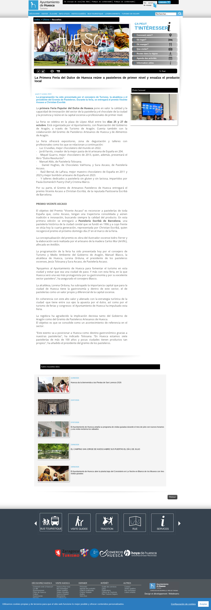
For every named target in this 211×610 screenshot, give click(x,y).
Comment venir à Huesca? (43, 587)
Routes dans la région (147, 53)
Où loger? (141, 40)
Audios (82, 594)
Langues (163, 2)
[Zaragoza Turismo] (67, 556)
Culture (35, 594)
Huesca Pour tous (63, 587)
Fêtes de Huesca (39, 592)
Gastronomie (38, 596)
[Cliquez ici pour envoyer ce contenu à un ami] (58, 72)
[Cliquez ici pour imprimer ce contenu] (52, 72)
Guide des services (109, 587)
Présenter (83, 587)
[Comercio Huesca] (111, 556)
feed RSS (83, 5)
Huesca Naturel (62, 594)
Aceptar (203, 604)
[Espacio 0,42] (94, 557)
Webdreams (174, 594)
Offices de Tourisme (109, 592)
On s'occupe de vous (72, 1)
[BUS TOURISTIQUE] (51, 534)
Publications (106, 590)
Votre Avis (83, 596)
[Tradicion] (107, 534)
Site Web (85, 1)
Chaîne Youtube (86, 592)
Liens (104, 588)
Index (37, 19)
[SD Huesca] (84, 557)
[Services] (162, 534)
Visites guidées (62, 590)
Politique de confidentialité (102, 1)
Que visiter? (142, 49)
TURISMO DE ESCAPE (130, 14)
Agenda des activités (146, 58)
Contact (127, 587)
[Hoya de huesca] (140, 556)
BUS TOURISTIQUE (95, 14)
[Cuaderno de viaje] (177, 1)
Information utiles (145, 63)
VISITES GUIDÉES (78, 14)
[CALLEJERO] (134, 534)
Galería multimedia (87, 590)
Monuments (61, 596)
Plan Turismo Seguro (110, 594)
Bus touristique (62, 588)
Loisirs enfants (129, 592)
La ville (35, 588)
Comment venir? (145, 35)
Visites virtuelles (63, 592)
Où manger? (143, 44)
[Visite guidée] (79, 534)
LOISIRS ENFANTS (112, 14)
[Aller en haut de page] (45, 10)
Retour (172, 497)
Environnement (38, 590)
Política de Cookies (71, 5)
